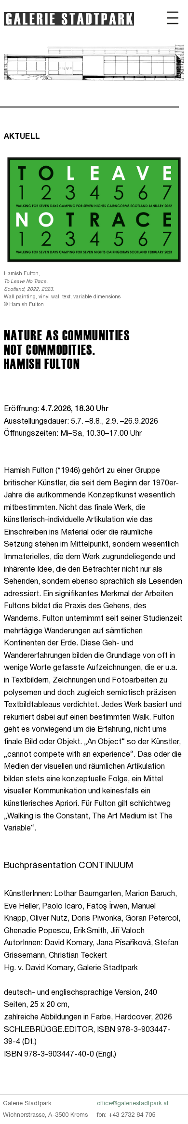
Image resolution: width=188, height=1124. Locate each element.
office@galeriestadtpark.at (133, 1104)
